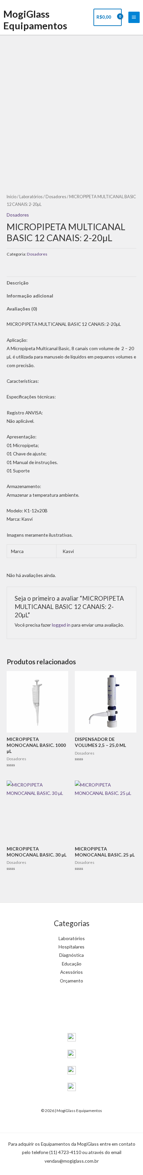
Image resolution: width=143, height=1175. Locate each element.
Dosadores (56, 196)
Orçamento (71, 980)
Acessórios (71, 972)
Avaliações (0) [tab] (22, 308)
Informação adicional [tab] (30, 295)
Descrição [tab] (18, 283)
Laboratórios (31, 196)
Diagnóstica (71, 955)
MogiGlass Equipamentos (35, 19)
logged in (61, 625)
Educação (71, 963)
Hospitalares (71, 946)
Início (11, 196)
